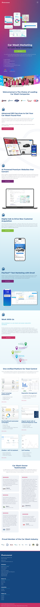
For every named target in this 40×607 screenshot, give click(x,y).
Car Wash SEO (3, 569)
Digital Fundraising (4, 575)
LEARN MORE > (4, 401)
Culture (2, 583)
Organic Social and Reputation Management (8, 571)
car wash (32, 118)
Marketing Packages (4, 574)
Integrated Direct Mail (4, 573)
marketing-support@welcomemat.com (7, 561)
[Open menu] (37, 2)
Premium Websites (4, 567)
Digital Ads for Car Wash (5, 566)
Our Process (3, 580)
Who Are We (3, 582)
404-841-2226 (3, 560)
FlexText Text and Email (5, 570)
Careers (2, 584)
